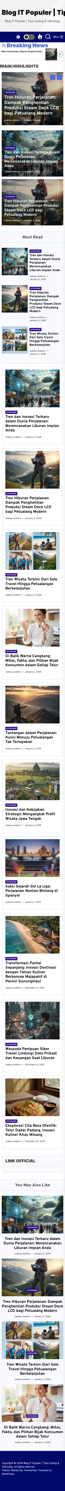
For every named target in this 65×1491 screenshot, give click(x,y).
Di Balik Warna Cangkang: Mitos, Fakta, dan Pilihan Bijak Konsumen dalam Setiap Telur (31, 661)
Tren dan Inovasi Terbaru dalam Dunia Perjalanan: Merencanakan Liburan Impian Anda (32, 159)
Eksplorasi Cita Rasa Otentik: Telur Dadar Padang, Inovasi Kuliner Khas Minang (31, 1130)
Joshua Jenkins (54, 56)
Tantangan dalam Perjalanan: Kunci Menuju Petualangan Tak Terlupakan (31, 737)
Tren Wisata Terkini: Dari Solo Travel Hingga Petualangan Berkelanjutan (44, 339)
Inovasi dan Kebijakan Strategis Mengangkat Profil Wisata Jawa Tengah (30, 814)
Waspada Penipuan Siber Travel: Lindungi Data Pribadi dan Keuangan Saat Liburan (31, 1053)
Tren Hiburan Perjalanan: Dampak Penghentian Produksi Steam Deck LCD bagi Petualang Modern (31, 105)
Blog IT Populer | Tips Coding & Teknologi (32, 12)
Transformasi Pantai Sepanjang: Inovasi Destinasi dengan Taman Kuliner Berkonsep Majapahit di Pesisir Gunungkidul (30, 972)
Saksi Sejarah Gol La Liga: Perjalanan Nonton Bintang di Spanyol (31, 891)
